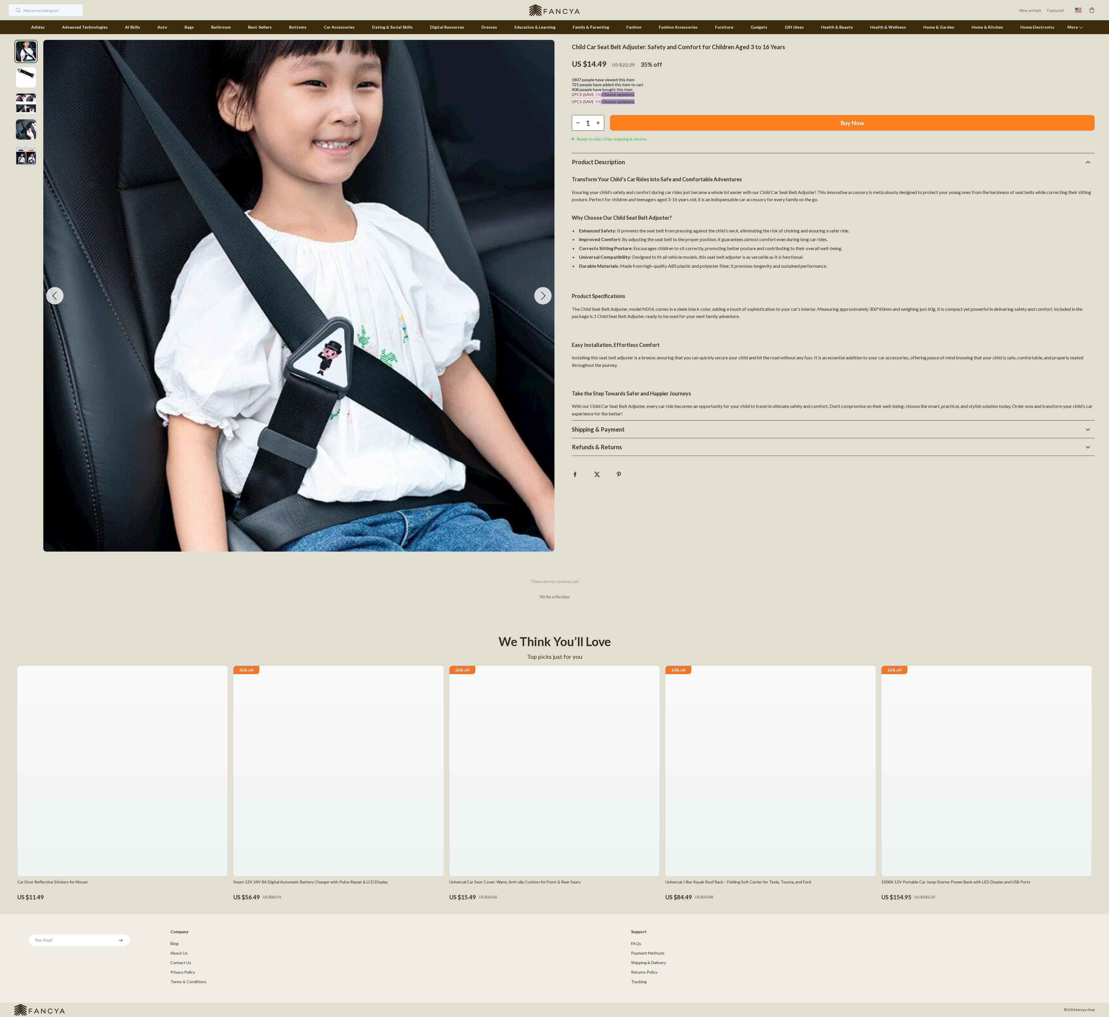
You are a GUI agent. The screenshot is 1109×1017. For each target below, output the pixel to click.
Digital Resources (447, 27)
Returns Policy (644, 972)
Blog (174, 943)
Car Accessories (339, 27)
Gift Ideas (794, 27)
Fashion (633, 27)
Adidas (38, 27)
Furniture (724, 27)
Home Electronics (1037, 27)
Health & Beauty (837, 27)
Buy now (852, 122)
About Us (179, 953)
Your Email (43, 940)
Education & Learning (534, 27)
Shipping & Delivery (648, 962)
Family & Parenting (591, 27)
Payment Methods (648, 953)
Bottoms (297, 27)
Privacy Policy (182, 972)
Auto (162, 27)
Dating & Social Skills (392, 27)
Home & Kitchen (987, 27)
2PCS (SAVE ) (587, 94)
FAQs (636, 943)
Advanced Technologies (85, 27)
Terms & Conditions (188, 981)
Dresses (489, 27)
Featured (1055, 10)
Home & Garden (938, 27)
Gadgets (759, 27)
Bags (189, 27)
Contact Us (180, 962)
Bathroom (221, 27)
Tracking (639, 981)
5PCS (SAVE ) (587, 101)
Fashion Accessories (678, 27)
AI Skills (132, 27)
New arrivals (1030, 10)
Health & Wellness (888, 27)
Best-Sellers (260, 27)
